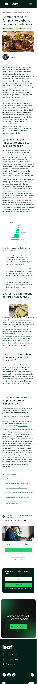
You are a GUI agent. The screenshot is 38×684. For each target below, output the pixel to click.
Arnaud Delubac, (10, 516)
